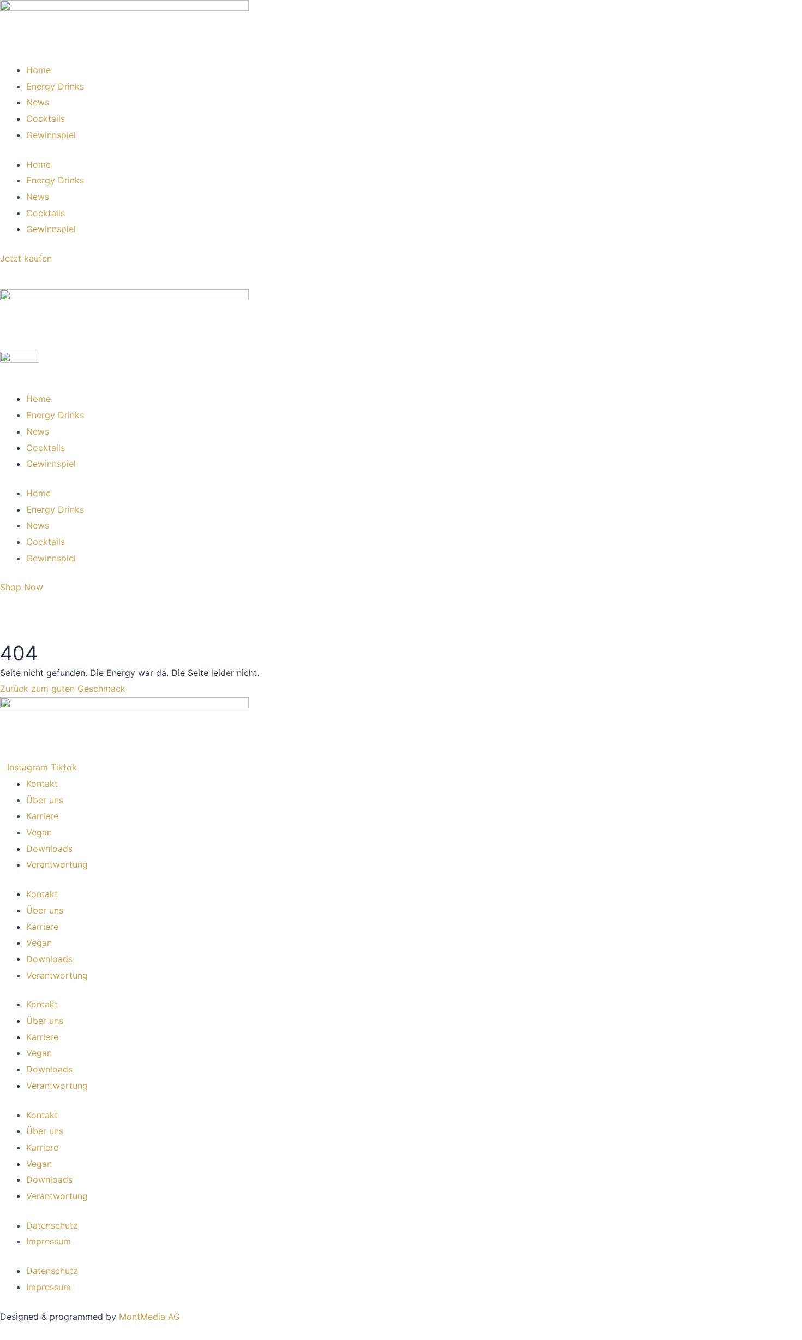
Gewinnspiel (51, 134)
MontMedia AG (149, 1316)
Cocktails (45, 118)
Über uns (44, 799)
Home (38, 69)
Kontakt (42, 783)
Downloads (49, 848)
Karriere (42, 815)
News (37, 102)
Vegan (39, 832)
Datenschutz (52, 1225)
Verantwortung (57, 864)
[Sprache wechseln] (11, 278)
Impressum (48, 1241)
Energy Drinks (55, 86)
